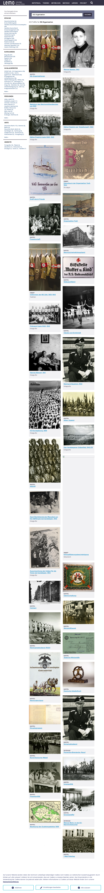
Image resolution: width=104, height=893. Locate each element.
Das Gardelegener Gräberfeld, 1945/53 (78, 447)
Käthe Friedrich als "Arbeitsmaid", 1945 (78, 127)
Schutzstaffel (69, 815)
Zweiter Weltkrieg (11, 47)
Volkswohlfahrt (69, 282)
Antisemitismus (10, 78)
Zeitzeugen (56, 3)
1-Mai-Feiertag (69, 856)
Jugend (7, 75)
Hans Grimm (68, 864)
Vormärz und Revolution (12, 43)
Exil (22, 85)
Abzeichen (8, 147)
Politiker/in (9, 73)
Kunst (15, 148)
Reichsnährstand (36, 700)
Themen (46, 3)
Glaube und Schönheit (72, 333)
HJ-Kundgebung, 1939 (38, 431)
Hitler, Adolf (9, 99)
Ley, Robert (8, 109)
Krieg (7, 85)
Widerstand (17, 75)
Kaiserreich (9, 37)
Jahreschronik (9, 56)
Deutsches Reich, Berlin (12, 129)
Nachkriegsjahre (10, 40)
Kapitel (8, 58)
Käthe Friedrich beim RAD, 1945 (42, 137)
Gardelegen (8, 131)
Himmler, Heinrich (10, 103)
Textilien (22, 148)
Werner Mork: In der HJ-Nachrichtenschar (73, 824)
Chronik (8, 83)
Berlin (7, 127)
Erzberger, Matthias (11, 115)
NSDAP (33, 486)
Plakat (17, 145)
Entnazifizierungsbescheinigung (76, 554)
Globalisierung (9, 35)
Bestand (66, 3)
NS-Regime (9, 38)
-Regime (34, 858)
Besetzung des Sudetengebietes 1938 (44, 827)
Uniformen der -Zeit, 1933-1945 (43, 295)
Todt (71, 221)
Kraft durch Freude (37, 199)
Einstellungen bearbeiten (52, 887)
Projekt (83, 3)
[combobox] (56, 14)
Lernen (75, 3)
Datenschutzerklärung (11, 882)
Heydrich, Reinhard (11, 106)
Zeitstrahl (36, 3)
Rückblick (8, 62)
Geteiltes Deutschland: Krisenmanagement (11, 29)
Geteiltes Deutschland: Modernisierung (11, 32)
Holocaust (8, 81)
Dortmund (19, 132)
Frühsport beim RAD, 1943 (40, 326)
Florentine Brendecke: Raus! (75, 752)
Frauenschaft (35, 239)
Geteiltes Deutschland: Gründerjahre (15, 25)
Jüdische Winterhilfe (72, 658)
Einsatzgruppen (36, 728)
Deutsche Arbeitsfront (72, 691)
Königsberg (19, 134)
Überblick (15, 85)
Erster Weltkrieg (10, 23)
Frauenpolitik (35, 796)
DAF (21, 87)
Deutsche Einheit (10, 21)
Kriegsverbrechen (10, 88)
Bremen (21, 126)
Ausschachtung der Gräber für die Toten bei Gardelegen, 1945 (43, 572)
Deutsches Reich (10, 126)
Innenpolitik (68, 784)
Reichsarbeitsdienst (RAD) (40, 648)
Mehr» (6, 91)
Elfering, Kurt (9, 113)
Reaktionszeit (9, 42)
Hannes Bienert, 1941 (38, 373)
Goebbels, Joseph (10, 101)
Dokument (17, 147)
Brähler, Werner (10, 108)
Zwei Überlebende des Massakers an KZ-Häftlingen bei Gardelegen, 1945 (44, 518)
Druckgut (8, 148)
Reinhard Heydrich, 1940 (73, 384)
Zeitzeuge (8, 63)
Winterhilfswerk (70, 628)
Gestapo (33, 608)
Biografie (8, 55)
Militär (20, 80)
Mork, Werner (9, 104)
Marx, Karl (8, 111)
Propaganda (9, 76)
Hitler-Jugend (69, 420)
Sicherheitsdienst (70, 744)
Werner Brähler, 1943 (71, 69)
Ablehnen (18, 888)
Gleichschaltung (70, 596)
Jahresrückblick (18, 83)
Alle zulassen (85, 888)
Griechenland (9, 134)
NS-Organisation (18, 71)
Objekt (7, 60)
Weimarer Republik (11, 45)
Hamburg (18, 131)
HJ (16, 73)
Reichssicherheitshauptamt (74, 252)
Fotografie (8, 145)
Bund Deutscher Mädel (39, 758)
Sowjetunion (9, 132)
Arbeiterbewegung (11, 87)
